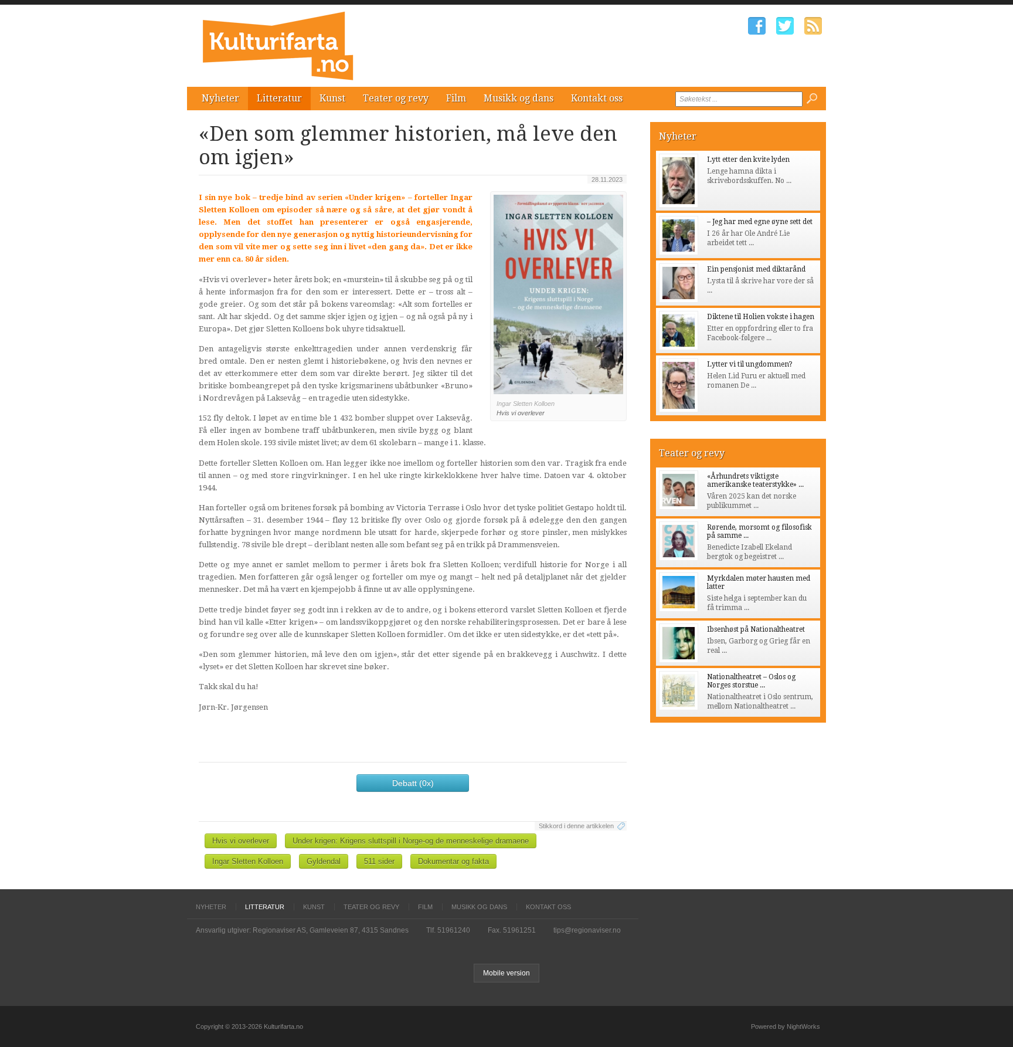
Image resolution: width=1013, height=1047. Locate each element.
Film (456, 98)
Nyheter (220, 98)
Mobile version (506, 973)
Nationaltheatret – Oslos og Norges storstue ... (751, 681)
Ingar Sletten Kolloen (247, 861)
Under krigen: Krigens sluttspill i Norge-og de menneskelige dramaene (411, 840)
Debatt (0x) (413, 783)
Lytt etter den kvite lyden (748, 159)
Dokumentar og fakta (453, 861)
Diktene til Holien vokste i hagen (760, 317)
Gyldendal (324, 861)
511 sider (379, 861)
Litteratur (279, 98)
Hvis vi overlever (240, 840)
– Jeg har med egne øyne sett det (760, 222)
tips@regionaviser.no (587, 930)
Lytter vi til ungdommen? (750, 364)
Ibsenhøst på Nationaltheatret (756, 629)
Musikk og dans (518, 98)
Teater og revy (396, 98)
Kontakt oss (597, 98)
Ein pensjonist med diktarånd (756, 269)
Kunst (332, 98)
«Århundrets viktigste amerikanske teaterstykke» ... (755, 480)
